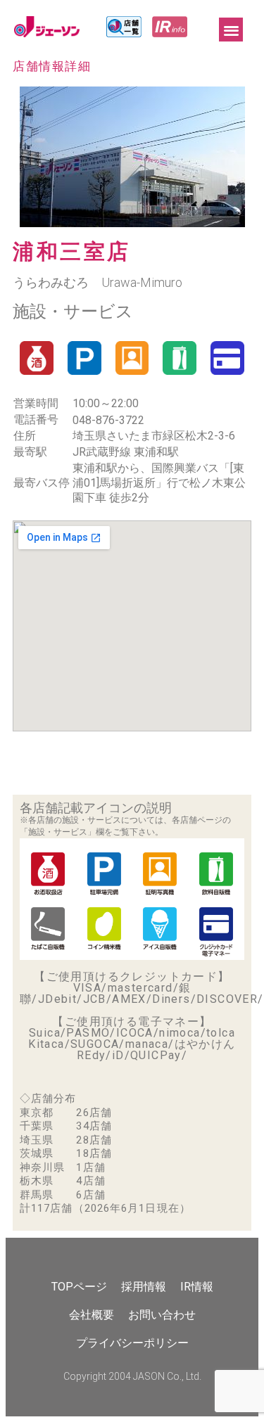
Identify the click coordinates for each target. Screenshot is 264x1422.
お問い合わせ (162, 1314)
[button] (231, 30)
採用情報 (143, 1286)
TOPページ (79, 1286)
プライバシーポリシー (132, 1343)
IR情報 (196, 1286)
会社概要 (91, 1314)
